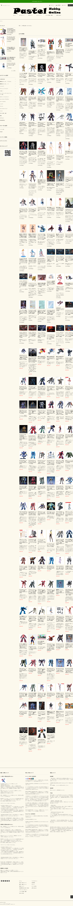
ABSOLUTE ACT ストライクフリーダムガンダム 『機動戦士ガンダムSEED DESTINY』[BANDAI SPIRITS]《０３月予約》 (23, 357)
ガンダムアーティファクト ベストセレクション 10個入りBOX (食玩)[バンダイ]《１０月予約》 (33, 285)
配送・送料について (22, 884)
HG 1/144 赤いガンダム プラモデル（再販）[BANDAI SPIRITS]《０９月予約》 (23, 591)
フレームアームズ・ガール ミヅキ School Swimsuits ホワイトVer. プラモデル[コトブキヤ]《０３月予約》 (11, 38)
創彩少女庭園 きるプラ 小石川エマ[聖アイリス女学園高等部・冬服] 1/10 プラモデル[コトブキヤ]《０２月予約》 (42, 182)
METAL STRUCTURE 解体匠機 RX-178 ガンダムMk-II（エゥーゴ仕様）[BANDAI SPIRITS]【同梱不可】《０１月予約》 (33, 360)
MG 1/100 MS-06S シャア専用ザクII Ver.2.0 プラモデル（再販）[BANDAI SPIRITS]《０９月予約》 (32, 513)
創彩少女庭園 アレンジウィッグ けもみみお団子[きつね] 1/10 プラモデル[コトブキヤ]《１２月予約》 (51, 209)
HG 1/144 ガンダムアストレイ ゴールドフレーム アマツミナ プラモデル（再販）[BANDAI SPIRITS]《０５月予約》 (60, 646)
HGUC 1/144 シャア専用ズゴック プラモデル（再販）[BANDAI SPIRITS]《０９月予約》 (23, 153)
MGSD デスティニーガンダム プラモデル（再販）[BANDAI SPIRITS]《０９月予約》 (42, 513)
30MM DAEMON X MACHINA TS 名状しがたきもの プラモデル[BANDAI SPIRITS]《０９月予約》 (33, 124)
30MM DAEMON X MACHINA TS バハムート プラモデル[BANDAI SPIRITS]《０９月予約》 (23, 124)
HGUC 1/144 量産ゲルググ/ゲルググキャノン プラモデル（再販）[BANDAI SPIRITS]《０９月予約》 (42, 388)
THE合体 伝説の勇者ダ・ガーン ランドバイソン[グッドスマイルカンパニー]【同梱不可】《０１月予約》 (42, 741)
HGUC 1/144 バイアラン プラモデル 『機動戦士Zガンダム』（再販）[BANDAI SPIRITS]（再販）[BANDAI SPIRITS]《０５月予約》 (41, 671)
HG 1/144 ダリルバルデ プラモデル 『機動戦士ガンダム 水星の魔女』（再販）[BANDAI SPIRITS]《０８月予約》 (41, 591)
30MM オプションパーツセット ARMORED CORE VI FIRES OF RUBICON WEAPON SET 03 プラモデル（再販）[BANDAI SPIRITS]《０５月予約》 (60, 619)
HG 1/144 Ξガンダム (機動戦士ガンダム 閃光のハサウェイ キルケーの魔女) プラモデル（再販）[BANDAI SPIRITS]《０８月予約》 (60, 542)
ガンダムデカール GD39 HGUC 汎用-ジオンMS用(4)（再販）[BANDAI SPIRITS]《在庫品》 (32, 312)
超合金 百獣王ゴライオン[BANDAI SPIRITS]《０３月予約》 (51, 53)
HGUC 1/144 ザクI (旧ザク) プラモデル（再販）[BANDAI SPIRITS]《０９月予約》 (23, 488)
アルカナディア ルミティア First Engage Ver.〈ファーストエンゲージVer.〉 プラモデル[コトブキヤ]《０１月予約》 (60, 157)
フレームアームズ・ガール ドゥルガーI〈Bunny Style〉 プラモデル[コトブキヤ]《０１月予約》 (50, 545)
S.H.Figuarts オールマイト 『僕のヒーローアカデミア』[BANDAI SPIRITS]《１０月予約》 (33, 648)
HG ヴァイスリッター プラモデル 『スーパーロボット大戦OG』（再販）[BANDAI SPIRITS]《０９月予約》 (42, 412)
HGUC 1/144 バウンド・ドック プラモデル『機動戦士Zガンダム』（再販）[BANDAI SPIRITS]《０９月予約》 (51, 412)
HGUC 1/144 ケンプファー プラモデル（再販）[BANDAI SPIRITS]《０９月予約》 (33, 388)
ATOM (23, 893)
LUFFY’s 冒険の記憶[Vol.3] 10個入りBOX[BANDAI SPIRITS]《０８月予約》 (41, 643)
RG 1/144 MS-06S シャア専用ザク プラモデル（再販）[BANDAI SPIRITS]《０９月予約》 (51, 98)
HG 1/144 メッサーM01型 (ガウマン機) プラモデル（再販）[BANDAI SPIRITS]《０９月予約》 (23, 98)
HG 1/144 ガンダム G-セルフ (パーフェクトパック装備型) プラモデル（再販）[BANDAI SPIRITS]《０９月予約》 (42, 99)
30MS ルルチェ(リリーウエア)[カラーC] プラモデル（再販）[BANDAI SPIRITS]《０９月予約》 (60, 75)
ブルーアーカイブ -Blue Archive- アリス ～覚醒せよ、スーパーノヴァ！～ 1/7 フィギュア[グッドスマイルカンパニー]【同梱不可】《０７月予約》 (42, 237)
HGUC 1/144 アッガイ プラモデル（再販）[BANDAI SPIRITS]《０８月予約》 (42, 568)
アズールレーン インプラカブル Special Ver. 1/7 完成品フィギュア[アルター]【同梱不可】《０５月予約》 (23, 210)
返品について (21, 886)
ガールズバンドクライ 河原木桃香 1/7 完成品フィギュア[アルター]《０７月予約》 (60, 185)
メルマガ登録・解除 (49, 15)
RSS (20, 893)
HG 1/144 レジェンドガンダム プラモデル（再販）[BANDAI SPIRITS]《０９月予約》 (33, 98)
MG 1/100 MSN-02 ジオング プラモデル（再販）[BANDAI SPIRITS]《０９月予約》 (23, 462)
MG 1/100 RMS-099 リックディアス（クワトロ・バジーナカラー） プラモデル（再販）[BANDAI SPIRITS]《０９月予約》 (32, 438)
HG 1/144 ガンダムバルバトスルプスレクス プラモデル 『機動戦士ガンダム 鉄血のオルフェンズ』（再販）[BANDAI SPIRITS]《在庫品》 (42, 619)
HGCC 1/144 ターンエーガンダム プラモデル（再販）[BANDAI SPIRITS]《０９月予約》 (41, 75)
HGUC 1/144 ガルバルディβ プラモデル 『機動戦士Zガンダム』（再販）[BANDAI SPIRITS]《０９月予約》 (33, 488)
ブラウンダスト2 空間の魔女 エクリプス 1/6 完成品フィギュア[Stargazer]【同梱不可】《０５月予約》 (23, 312)
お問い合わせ (58, 15)
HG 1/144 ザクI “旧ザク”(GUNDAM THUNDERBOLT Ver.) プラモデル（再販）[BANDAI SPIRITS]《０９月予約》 (23, 437)
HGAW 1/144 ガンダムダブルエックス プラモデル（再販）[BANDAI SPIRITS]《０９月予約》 (32, 75)
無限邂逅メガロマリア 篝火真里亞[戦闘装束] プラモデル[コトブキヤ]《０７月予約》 (51, 713)
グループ (29, 15)
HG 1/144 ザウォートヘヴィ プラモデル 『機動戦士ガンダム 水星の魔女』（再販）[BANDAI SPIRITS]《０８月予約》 (51, 591)
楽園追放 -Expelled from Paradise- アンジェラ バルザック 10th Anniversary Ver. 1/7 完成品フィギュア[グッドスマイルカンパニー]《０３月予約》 (60, 714)
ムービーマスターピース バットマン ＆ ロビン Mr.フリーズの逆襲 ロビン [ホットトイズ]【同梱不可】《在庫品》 (51, 336)
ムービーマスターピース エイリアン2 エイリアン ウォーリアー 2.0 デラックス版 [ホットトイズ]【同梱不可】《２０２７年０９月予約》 (50, 259)
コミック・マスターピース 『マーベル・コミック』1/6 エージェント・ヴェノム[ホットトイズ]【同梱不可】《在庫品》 (60, 334)
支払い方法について (22, 882)
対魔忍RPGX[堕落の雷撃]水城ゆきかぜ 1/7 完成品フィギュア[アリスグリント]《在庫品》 (42, 285)
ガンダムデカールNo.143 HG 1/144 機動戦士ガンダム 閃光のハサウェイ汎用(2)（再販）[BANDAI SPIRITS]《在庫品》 (51, 312)
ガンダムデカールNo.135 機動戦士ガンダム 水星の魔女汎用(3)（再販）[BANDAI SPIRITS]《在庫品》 (42, 312)
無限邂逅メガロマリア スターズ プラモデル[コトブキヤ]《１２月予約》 (23, 181)
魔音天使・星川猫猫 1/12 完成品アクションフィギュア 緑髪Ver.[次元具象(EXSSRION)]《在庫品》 (32, 236)
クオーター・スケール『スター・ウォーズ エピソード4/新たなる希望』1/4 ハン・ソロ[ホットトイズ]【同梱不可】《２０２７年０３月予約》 (23, 737)
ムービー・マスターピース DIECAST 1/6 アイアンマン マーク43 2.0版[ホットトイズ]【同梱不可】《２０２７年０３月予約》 (32, 335)
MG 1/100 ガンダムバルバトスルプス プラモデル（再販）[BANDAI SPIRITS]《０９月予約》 (42, 462)
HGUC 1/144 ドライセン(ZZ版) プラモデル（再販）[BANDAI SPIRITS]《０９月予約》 (23, 412)
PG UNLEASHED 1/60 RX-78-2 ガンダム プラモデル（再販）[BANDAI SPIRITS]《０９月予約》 (60, 488)
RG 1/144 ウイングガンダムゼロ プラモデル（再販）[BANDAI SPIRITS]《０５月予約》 (23, 713)
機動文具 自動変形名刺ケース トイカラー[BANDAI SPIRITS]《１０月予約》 (42, 357)
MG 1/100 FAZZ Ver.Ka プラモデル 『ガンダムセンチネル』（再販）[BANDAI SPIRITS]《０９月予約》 (51, 388)
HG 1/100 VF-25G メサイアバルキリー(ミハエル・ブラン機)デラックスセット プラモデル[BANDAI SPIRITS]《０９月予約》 (51, 462)
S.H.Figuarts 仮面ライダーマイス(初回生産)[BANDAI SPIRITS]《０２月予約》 (11, 48)
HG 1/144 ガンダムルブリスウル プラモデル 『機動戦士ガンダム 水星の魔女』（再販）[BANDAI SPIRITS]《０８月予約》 (32, 591)
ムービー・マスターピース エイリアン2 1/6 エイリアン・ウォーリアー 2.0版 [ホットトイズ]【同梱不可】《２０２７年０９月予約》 (60, 259)
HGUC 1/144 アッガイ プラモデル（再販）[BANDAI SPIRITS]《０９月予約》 (51, 124)
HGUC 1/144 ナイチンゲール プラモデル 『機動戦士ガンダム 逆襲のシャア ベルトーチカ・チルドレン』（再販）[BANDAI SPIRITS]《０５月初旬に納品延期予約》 (51, 647)
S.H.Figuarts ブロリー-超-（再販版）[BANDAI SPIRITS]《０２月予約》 (51, 184)
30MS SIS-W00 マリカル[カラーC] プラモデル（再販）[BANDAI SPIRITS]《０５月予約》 (51, 695)
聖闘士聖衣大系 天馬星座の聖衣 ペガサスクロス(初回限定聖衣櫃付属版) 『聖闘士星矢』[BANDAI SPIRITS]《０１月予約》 (60, 51)
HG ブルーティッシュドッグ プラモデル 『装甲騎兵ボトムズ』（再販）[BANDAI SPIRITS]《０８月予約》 (23, 568)
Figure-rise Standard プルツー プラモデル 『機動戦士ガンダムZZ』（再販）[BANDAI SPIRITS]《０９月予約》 (60, 436)
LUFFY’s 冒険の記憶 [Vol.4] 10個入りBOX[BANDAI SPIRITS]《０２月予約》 (11, 58)
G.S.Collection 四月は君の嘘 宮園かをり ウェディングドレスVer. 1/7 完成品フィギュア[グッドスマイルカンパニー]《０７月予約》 (23, 261)
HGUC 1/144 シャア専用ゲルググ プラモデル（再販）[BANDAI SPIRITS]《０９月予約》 (60, 462)
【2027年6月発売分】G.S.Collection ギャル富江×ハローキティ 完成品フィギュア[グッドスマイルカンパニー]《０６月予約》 (11, 30)
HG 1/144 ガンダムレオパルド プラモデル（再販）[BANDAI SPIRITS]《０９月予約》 (42, 488)
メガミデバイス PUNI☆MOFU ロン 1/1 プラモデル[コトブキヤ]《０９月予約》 (60, 309)
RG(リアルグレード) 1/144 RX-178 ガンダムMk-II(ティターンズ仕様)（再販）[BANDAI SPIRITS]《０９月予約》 (60, 412)
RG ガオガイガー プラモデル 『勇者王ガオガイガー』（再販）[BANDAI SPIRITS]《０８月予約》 (32, 568)
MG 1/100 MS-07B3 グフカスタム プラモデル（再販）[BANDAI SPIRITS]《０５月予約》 (51, 670)
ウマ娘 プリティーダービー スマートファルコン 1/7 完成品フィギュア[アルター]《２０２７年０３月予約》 (60, 288)
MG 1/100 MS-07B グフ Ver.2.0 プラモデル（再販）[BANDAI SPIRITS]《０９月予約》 (32, 462)
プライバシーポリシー (23, 889)
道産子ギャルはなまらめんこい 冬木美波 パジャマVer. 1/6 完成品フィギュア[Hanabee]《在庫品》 (23, 49)
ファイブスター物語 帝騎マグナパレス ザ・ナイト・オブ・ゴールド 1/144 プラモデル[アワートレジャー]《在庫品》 (23, 75)
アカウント (52, 5)
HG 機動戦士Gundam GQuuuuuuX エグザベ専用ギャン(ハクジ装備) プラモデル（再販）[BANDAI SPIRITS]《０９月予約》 (60, 125)
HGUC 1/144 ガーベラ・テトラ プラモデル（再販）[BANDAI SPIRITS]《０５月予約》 (32, 670)
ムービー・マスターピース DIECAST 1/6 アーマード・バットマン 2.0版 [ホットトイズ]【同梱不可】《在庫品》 (51, 736)
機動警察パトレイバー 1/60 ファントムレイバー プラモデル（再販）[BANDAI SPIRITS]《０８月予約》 (60, 591)
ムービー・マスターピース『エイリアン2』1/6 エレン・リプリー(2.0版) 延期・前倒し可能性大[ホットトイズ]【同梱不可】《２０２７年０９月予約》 (23, 283)
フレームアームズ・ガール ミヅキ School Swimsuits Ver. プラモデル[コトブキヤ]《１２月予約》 (42, 541)
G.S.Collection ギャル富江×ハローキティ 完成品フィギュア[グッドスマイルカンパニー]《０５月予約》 (32, 541)
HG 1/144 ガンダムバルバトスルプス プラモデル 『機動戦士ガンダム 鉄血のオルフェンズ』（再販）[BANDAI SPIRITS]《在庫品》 (32, 619)
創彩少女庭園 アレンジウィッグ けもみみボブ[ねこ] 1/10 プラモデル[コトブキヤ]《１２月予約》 (60, 209)
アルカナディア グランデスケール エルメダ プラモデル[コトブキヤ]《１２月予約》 (11, 65)
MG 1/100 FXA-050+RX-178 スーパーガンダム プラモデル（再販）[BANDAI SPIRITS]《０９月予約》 (51, 488)
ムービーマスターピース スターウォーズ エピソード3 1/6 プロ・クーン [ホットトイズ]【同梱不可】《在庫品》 (42, 713)
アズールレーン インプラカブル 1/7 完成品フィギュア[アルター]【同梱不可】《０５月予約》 (32, 210)
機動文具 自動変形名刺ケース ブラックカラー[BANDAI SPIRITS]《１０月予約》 (60, 358)
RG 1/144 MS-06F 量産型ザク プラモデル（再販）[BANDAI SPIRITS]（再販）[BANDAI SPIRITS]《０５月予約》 (32, 695)
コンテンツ (38, 15)
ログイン (64, 5)
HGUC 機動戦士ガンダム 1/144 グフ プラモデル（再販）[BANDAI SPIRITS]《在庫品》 (23, 618)
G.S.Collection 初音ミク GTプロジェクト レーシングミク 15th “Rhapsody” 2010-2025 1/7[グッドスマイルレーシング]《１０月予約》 (42, 261)
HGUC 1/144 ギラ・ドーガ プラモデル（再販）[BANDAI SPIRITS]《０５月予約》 (23, 670)
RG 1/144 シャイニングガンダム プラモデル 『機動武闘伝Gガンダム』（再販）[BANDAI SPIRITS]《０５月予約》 (42, 695)
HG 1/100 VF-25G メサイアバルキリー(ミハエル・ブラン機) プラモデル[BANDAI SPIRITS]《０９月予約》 (60, 99)
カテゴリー (21, 15)
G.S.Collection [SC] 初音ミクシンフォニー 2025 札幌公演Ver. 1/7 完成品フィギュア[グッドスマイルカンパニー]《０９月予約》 (33, 261)
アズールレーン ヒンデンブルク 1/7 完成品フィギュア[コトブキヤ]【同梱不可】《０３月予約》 (51, 236)
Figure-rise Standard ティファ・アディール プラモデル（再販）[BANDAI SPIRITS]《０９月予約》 (60, 568)
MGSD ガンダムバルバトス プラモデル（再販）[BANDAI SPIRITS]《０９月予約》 (60, 388)
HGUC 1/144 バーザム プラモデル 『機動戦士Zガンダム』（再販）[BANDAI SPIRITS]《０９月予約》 (33, 412)
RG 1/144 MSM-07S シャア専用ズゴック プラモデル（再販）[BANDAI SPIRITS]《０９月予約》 (51, 75)
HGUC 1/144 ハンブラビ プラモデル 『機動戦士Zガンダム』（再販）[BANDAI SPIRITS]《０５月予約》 (33, 713)
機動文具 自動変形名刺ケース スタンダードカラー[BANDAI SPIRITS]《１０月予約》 (51, 358)
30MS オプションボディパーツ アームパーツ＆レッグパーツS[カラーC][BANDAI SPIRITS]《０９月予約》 (23, 541)
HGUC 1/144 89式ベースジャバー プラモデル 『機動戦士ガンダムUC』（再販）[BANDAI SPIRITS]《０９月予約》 (60, 513)
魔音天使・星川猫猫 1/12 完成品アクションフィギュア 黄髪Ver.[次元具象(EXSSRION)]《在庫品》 (23, 236)
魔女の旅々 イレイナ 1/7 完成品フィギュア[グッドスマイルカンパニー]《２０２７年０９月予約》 (60, 236)
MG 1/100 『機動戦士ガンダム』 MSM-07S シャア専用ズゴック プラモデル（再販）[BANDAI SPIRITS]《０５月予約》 (23, 646)
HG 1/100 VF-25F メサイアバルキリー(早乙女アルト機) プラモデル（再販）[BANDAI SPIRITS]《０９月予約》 (33, 153)
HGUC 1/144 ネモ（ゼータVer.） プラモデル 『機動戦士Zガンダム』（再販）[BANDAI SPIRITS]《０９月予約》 (41, 436)
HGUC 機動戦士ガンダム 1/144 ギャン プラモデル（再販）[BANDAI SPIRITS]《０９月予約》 (51, 436)
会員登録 (58, 5)
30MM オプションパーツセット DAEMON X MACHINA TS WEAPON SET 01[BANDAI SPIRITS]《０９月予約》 (41, 124)
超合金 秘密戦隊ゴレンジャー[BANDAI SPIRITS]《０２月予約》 (41, 46)
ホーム (14, 15)
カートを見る (34, 886)
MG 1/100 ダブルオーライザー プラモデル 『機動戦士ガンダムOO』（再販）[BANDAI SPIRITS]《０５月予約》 (23, 695)
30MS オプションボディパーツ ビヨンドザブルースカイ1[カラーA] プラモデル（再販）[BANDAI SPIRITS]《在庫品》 (51, 618)
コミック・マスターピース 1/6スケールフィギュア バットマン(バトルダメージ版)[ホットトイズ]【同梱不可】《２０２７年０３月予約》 (42, 335)
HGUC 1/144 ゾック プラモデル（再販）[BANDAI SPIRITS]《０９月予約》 (51, 512)
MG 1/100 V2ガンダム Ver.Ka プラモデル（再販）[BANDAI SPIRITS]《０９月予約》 (23, 388)
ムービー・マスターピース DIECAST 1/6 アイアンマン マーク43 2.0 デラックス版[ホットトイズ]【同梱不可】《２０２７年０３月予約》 (23, 335)
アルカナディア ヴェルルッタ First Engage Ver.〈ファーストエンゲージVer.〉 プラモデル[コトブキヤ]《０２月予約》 (32, 186)
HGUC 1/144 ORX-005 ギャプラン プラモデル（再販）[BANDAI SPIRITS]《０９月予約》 (23, 513)
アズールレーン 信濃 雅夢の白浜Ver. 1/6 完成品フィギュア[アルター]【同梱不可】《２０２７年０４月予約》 (51, 283)
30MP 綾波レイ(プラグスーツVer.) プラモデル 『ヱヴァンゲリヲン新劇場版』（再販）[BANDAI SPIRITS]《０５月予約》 (60, 695)
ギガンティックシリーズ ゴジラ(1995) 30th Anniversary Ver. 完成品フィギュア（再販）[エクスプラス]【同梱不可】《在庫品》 (32, 740)
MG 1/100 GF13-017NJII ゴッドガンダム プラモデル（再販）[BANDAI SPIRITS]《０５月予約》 (60, 670)
